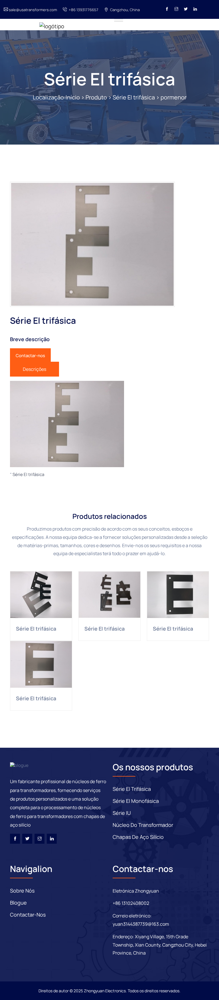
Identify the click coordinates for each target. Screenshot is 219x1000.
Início (73, 97)
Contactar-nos (30, 356)
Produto (96, 97)
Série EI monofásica (136, 800)
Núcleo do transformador (143, 824)
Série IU (122, 812)
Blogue (18, 902)
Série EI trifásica (109, 79)
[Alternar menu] (118, 18)
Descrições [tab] (34, 369)
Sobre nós (22, 890)
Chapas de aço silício (138, 836)
